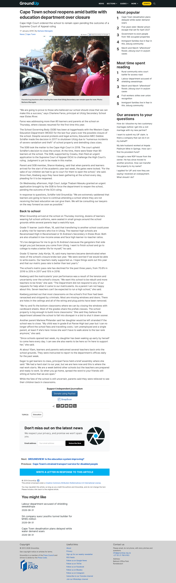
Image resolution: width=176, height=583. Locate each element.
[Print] (71, 407)
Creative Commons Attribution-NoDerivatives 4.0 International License (73, 483)
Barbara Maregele (45, 31)
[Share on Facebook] (58, 407)
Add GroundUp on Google (99, 35)
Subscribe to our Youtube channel (79, 576)
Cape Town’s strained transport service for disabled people (65, 464)
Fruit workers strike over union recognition (136, 97)
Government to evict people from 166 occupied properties (136, 35)
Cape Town (31, 34)
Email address (30, 443)
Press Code (42, 558)
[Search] (154, 3)
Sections (112, 4)
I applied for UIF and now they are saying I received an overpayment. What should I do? (133, 173)
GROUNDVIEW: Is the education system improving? (56, 459)
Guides (124, 4)
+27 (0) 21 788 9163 (121, 555)
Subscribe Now (75, 443)
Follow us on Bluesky (74, 570)
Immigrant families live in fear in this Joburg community (137, 42)
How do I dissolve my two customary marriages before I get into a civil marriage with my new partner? (134, 126)
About (68, 548)
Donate (147, 3)
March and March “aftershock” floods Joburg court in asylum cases (136, 51)
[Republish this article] (75, 407)
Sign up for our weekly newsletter (79, 554)
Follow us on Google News (76, 560)
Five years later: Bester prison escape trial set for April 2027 (136, 28)
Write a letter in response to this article (64, 472)
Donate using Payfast (65, 393)
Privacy (69, 551)
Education (37, 414)
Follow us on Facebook (75, 567)
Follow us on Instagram (75, 573)
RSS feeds (70, 557)
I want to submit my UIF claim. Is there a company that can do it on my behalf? (133, 137)
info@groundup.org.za (122, 553)
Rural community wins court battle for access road (135, 73)
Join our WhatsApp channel (77, 579)
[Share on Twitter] (62, 407)
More (134, 4)
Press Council (48, 555)
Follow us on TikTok (74, 564)
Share (85, 34)
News (101, 4)
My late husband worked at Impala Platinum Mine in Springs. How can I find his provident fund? (134, 148)
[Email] (67, 407)
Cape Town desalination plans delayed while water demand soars (136, 20)
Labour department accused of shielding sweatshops (137, 80)
